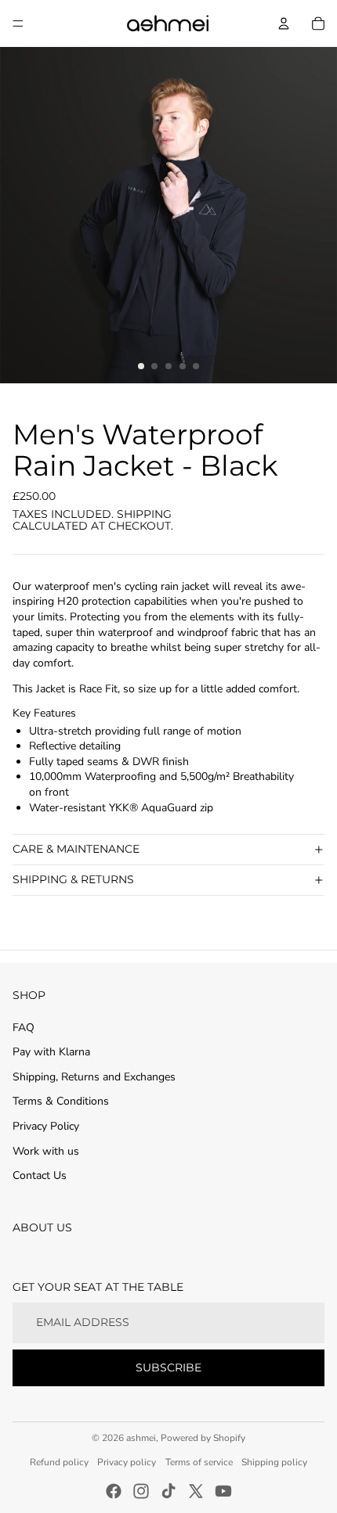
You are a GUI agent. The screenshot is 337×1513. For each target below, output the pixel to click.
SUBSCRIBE (168, 1367)
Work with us (46, 1151)
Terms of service (199, 1462)
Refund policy (59, 1462)
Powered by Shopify (203, 1438)
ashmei (141, 1438)
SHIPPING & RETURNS (73, 879)
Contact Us (40, 1175)
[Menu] (18, 23)
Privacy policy (126, 1462)
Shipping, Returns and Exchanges (94, 1076)
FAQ (23, 1027)
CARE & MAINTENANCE (76, 849)
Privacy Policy (46, 1126)
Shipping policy (274, 1462)
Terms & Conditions (61, 1101)
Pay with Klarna (51, 1051)
